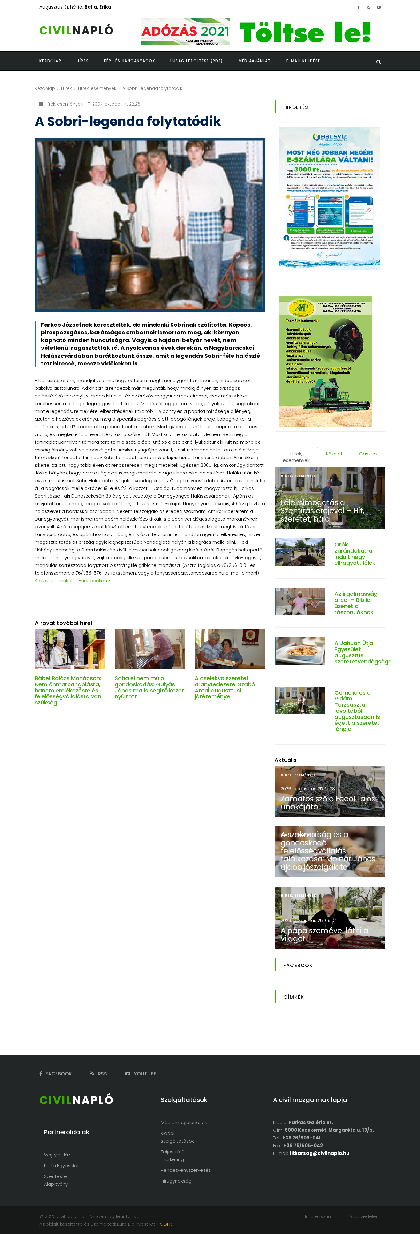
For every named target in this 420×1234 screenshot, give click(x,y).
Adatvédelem (365, 1216)
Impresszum (319, 1216)
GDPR (166, 1224)
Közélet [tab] (334, 453)
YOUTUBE (144, 1073)
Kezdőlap (45, 88)
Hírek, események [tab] (296, 456)
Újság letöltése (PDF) (196, 60)
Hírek (66, 88)
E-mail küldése (303, 60)
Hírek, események (97, 88)
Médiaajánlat (255, 60)
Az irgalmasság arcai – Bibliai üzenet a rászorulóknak (356, 603)
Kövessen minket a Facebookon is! (74, 580)
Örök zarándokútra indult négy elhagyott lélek (355, 554)
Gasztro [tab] (368, 453)
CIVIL (76, 30)
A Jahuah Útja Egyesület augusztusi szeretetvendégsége (363, 652)
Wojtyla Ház (57, 1154)
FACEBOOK (58, 1073)
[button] (90, 61)
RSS (102, 1073)
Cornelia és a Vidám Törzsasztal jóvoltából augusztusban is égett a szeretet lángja (357, 711)
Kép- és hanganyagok (129, 60)
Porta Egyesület (61, 1165)
